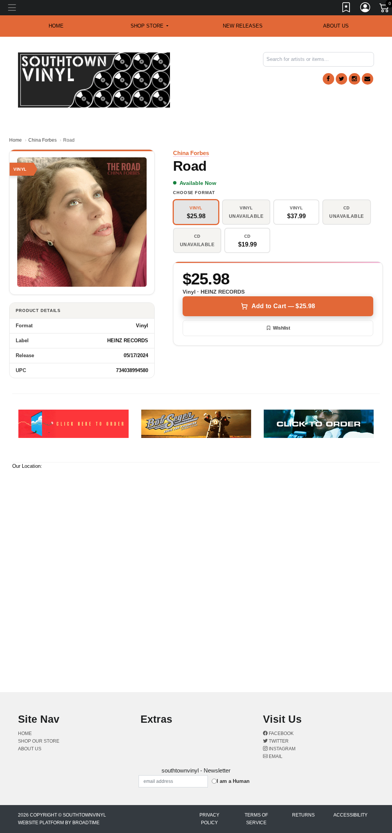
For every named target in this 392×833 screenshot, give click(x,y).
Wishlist (281, 328)
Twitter (278, 741)
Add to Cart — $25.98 (283, 306)
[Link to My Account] (365, 9)
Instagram (282, 748)
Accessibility (350, 815)
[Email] (367, 78)
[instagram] (354, 78)
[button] (149, 26)
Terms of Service (256, 818)
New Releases (243, 26)
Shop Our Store (38, 741)
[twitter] (341, 78)
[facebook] (328, 78)
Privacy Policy (209, 818)
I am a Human (233, 781)
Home (15, 140)
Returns (303, 815)
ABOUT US (336, 26)
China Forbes (42, 140)
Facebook (281, 733)
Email (275, 756)
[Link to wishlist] (346, 9)
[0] (384, 9)
